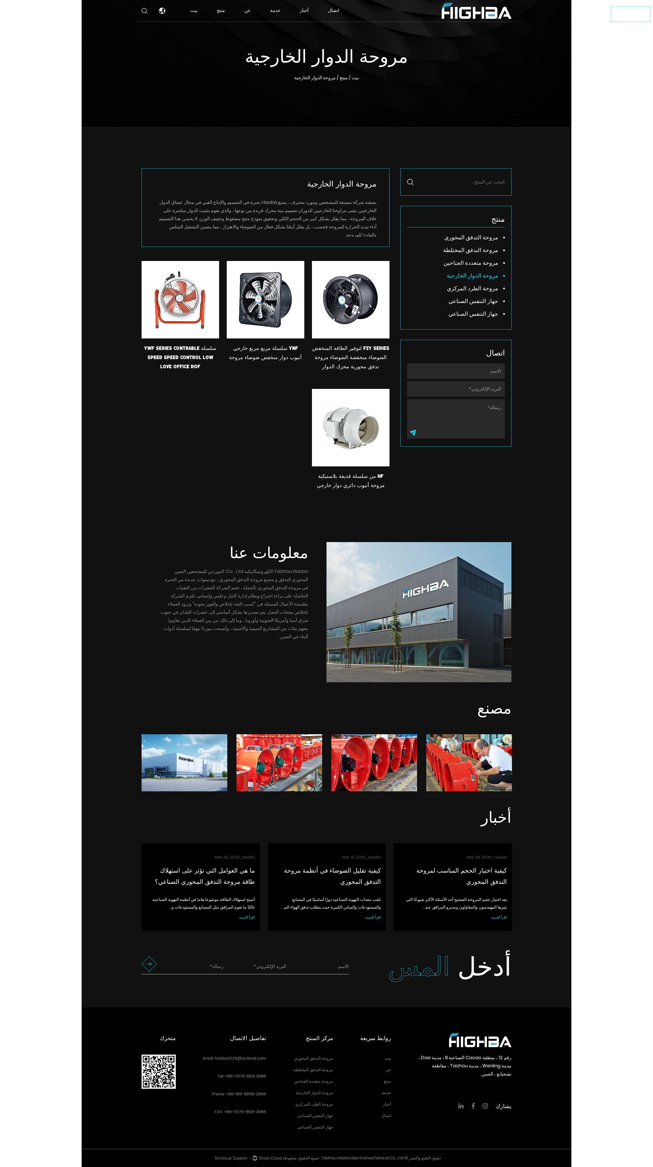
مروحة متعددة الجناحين (471, 263)
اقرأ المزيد (247, 917)
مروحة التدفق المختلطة (470, 250)
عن (247, 10)
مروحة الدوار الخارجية (472, 276)
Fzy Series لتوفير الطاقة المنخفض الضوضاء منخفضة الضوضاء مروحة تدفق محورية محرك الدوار (350, 357)
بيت (193, 10)
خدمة (275, 10)
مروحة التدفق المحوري (229, 20)
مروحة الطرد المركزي (472, 288)
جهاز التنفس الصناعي (473, 301)
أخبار (304, 10)
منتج (221, 10)
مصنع (250, 20)
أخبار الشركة (311, 20)
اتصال (333, 10)
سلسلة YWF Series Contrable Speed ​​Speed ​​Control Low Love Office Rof (180, 357)
